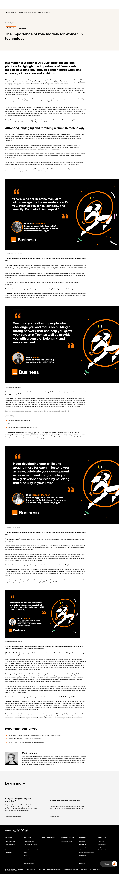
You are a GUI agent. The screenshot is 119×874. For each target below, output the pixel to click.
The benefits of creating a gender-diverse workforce (24, 739)
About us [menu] (77, 7)
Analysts (81, 860)
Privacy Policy (41, 869)
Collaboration (11, 27)
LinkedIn (19, 254)
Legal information (31, 869)
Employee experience (10, 844)
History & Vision (83, 844)
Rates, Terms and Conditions (71, 869)
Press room (82, 863)
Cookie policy (20, 869)
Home (7, 12)
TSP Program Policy (95, 869)
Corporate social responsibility (86, 852)
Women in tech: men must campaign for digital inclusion (26, 742)
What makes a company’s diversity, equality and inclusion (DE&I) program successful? (35, 735)
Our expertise (82, 855)
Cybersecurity (8, 852)
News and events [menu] (65, 7)
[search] (104, 6)
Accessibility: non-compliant (54, 869)
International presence (84, 847)
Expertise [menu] (31, 7)
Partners (81, 858)
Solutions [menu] (40, 7)
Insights (13, 12)
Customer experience (10, 847)
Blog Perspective (102, 844)
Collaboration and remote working (31, 849)
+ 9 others (22, 28)
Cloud (25, 855)
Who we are (82, 841)
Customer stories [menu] (51, 7)
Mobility (25, 847)
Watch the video (55, 816)
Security (25, 852)
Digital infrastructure (10, 841)
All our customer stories (66, 841)
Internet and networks (29, 841)
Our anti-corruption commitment (105, 849)
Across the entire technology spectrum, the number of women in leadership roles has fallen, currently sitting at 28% (50, 109)
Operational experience (10, 849)
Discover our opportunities (13, 816)
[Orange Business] (11, 6)
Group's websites (102, 847)
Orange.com (101, 841)
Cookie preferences (10, 869)
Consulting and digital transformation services (29, 864)
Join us (81, 849)
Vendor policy (83, 869)
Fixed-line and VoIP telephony (30, 844)
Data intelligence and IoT (29, 860)
